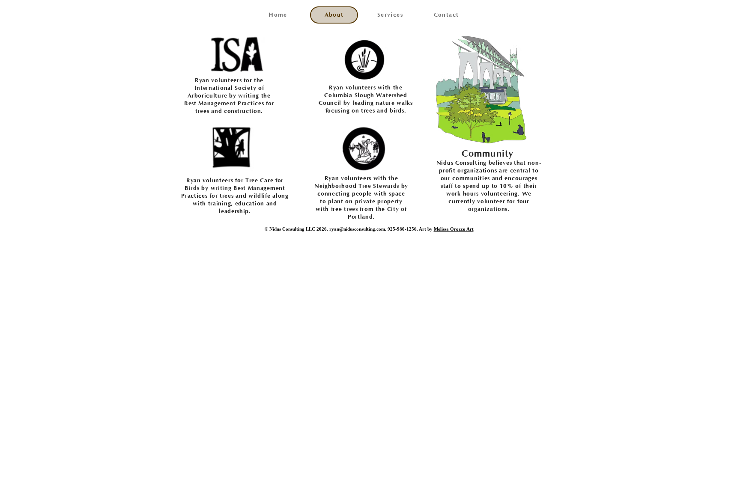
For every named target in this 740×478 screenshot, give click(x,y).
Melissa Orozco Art (454, 229)
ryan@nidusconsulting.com (357, 229)
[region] (239, 53)
